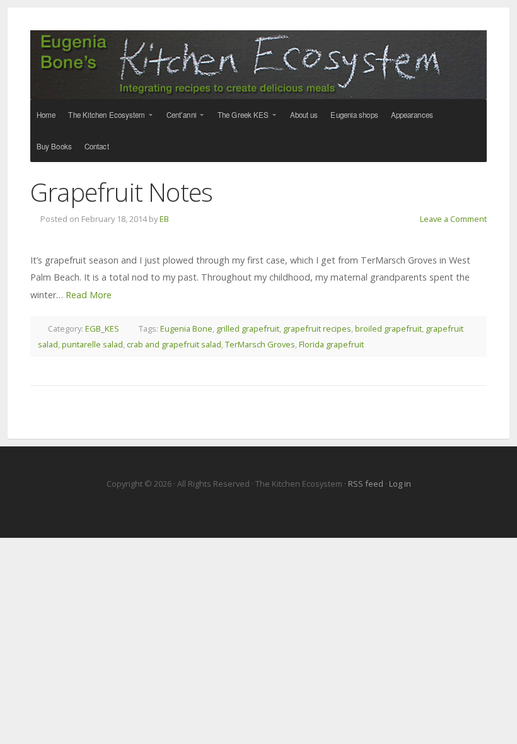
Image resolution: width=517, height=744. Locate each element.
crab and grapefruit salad (174, 344)
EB (164, 218)
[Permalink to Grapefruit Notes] (258, 237)
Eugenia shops (354, 115)
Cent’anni (181, 115)
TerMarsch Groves (260, 344)
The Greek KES (243, 115)
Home (46, 115)
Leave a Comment (453, 218)
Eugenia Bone (186, 328)
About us (304, 115)
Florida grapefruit (331, 344)
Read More (89, 295)
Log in (400, 483)
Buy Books (54, 146)
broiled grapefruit (388, 328)
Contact (96, 146)
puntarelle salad (92, 344)
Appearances (412, 115)
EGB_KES (102, 328)
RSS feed (366, 483)
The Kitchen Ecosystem (258, 64)
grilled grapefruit (247, 328)
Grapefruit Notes (121, 192)
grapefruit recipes (317, 328)
